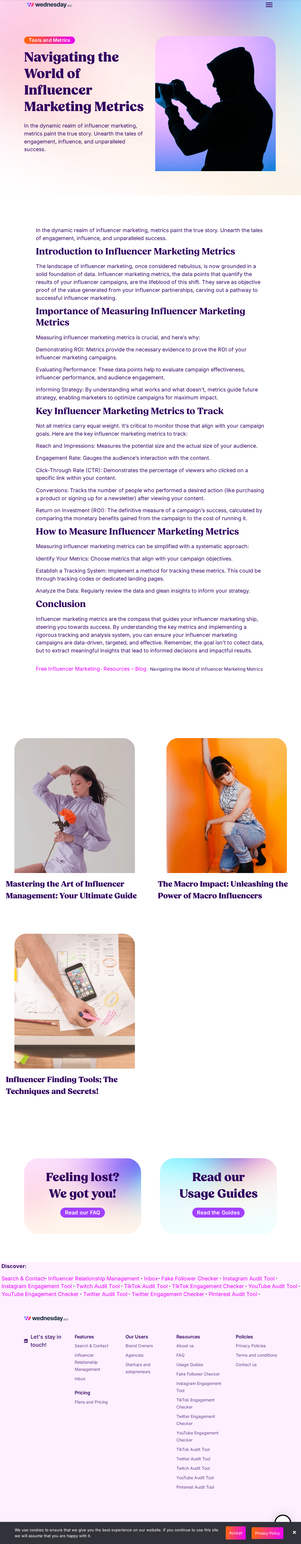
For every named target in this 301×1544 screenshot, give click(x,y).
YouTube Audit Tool (195, 1477)
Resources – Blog (124, 669)
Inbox (151, 1278)
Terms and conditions (256, 1355)
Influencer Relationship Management (93, 1278)
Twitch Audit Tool (193, 1468)
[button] (295, 1533)
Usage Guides (189, 1364)
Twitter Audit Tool (193, 1458)
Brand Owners (139, 1345)
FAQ (180, 1355)
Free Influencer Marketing (68, 669)
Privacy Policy (267, 1533)
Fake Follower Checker (198, 1373)
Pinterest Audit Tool (195, 1487)
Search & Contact (23, 1278)
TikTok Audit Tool (193, 1449)
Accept (235, 1532)
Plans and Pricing (91, 1401)
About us (185, 1345)
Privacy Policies (251, 1345)
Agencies (134, 1355)
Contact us (246, 1364)
